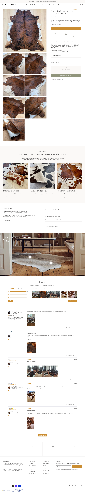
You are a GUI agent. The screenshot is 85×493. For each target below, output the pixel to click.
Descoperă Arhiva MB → (49, 1)
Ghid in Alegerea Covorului (32, 467)
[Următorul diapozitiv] (76, 294)
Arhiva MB (57, 4)
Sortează (63, 305)
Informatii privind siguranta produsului (57, 79)
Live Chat (69, 75)
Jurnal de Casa (32, 469)
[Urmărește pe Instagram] (72, 485)
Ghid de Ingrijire (32, 471)
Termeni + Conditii (46, 470)
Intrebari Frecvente (32, 473)
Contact (30, 475)
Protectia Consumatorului (46, 475)
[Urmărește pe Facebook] (69, 485)
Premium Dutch (54, 9)
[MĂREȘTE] (44, 49)
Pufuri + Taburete (45, 4)
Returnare (44, 465)
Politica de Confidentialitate (46, 473)
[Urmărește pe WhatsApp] (81, 485)
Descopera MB (51, 4)
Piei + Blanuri (32, 4)
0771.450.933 (36, 452)
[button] (76, 9)
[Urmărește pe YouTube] (78, 485)
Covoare (27, 4)
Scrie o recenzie (73, 301)
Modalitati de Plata (46, 467)
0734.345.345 (30, 452)
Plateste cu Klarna (46, 468)
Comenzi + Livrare (46, 463)
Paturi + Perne (38, 4)
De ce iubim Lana (32, 465)
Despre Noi (31, 463)
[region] (54, 294)
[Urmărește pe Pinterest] (75, 485)
